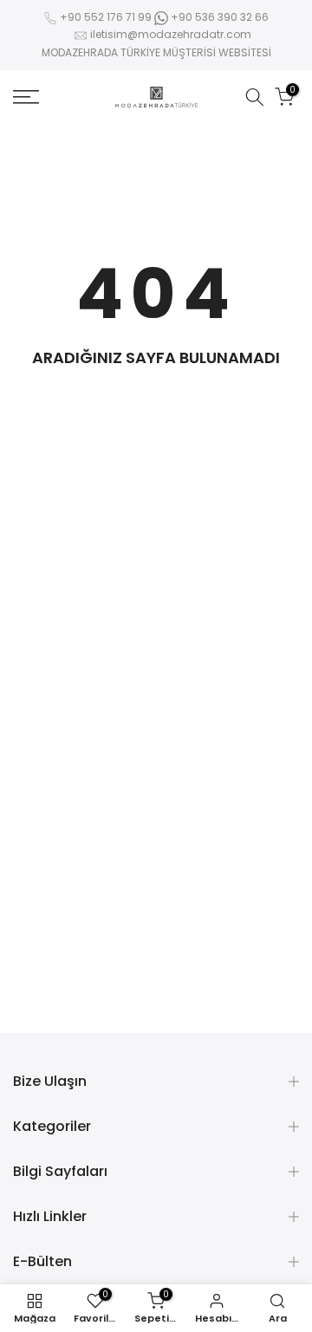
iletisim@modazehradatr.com (170, 34)
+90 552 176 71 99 (106, 17)
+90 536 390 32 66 (218, 17)
